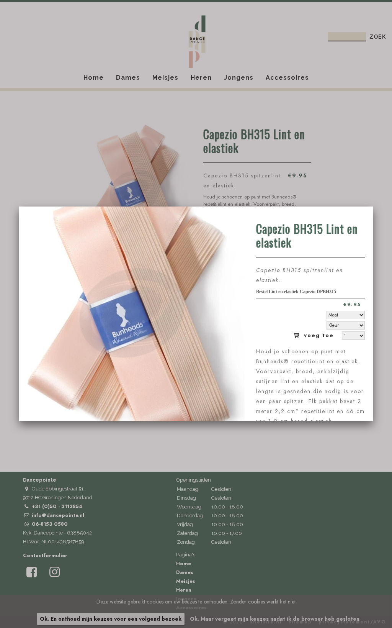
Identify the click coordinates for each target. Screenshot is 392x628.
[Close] (373, 206)
